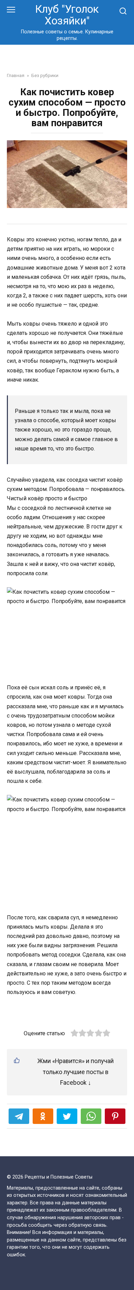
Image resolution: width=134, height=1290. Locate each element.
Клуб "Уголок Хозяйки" (67, 15)
